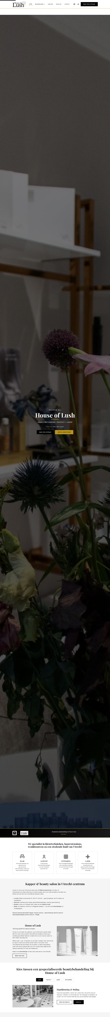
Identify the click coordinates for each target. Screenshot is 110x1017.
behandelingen (57, 906)
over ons (38, 951)
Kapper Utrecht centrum (36, 913)
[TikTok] (78, 4)
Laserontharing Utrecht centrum (53, 913)
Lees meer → (64, 834)
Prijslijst (59, 4)
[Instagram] (74, 4)
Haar (39, 979)
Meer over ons (19, 955)
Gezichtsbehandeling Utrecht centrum (23, 914)
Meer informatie (64, 1002)
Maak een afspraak (89, 4)
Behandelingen (40, 4)
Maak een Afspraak (45, 432)
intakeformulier (46, 904)
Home (30, 4)
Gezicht (48, 979)
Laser (58, 979)
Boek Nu (78, 1002)
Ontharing (68, 979)
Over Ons (50, 4)
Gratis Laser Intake (64, 432)
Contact (67, 4)
